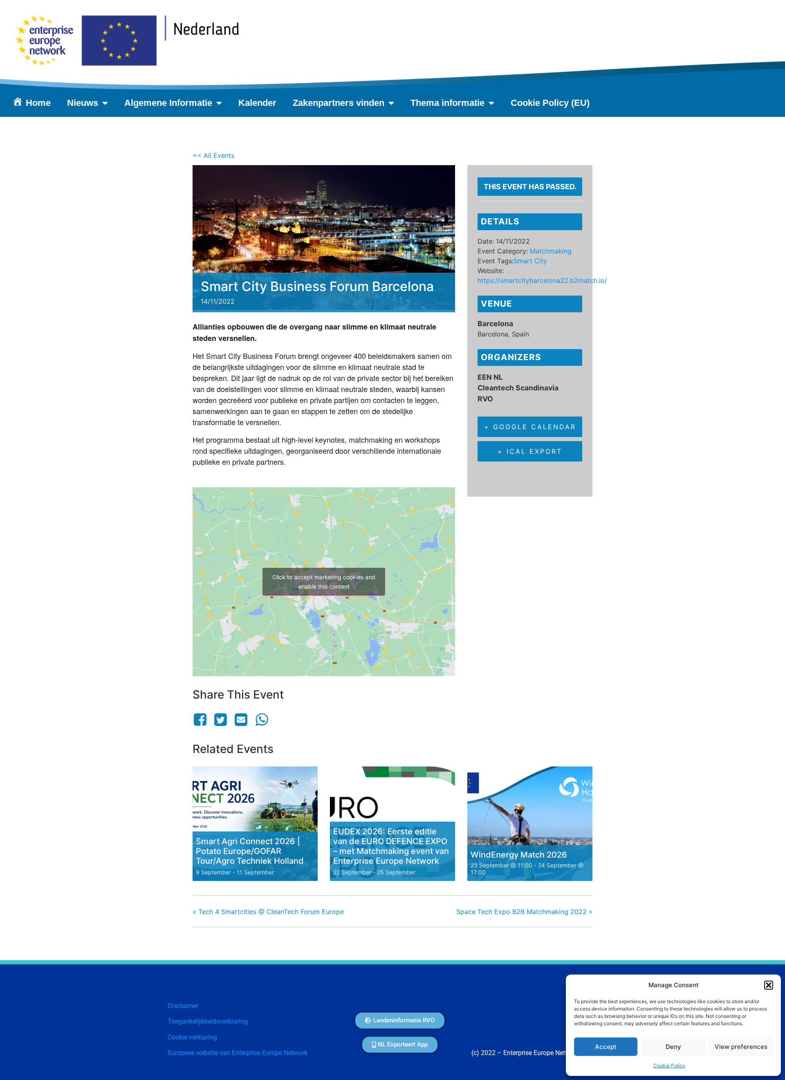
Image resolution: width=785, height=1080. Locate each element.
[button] (769, 985)
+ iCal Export (530, 451)
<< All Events (213, 155)
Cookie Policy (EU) (550, 103)
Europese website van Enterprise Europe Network (237, 1053)
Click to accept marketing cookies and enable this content (323, 582)
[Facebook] (201, 719)
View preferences (741, 1047)
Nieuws (82, 103)
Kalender (257, 103)
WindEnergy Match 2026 (519, 855)
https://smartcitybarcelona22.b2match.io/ (542, 280)
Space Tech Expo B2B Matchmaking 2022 (524, 911)
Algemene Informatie (168, 103)
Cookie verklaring (192, 1037)
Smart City (530, 261)
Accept (606, 1047)
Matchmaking (551, 251)
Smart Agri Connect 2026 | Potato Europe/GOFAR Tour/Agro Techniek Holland (250, 851)
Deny (673, 1047)
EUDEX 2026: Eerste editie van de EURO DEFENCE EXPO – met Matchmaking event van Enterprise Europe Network (391, 846)
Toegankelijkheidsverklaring (208, 1021)
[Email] (241, 719)
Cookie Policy (669, 1065)
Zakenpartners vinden (338, 103)
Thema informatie (447, 103)
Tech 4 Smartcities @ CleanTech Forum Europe (268, 911)
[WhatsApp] (261, 719)
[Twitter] (220, 719)
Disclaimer (183, 1006)
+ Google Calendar (530, 427)
